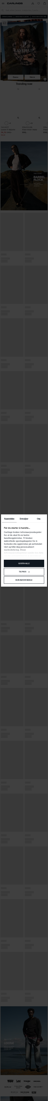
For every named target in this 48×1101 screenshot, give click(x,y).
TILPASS (22, 571)
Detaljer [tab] (24, 519)
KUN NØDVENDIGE (24, 580)
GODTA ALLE (24, 563)
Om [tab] (38, 519)
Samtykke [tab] (9, 519)
